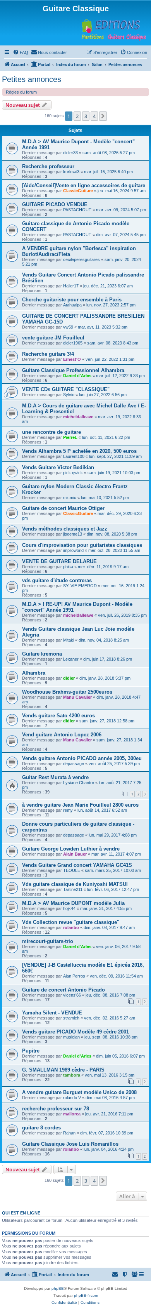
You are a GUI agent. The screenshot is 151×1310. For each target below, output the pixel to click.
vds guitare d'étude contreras (57, 580)
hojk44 (69, 908)
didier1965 (72, 343)
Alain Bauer (75, 854)
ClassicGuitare (78, 190)
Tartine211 (72, 889)
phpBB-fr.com (86, 1295)
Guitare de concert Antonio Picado (63, 990)
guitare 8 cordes (41, 1128)
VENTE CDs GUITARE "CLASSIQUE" (66, 389)
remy (68, 810)
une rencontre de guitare (51, 432)
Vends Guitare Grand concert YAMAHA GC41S (77, 865)
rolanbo (71, 927)
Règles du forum (21, 92)
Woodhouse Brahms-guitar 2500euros (67, 692)
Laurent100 (73, 456)
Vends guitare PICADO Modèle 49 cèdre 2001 (75, 1032)
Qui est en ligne (21, 1213)
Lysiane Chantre (78, 782)
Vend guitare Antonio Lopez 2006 (61, 735)
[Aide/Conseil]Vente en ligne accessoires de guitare (83, 185)
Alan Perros (74, 976)
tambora (71, 1075)
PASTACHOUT (77, 209)
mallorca (72, 1114)
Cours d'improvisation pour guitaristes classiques (82, 545)
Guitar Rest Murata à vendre (55, 777)
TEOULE (71, 870)
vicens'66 (72, 995)
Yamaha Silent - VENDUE (52, 1013)
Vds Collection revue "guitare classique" (70, 922)
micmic (69, 497)
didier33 (70, 152)
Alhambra (33, 673)
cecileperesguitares (81, 259)
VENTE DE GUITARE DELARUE (59, 561)
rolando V (72, 1097)
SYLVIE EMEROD (80, 585)
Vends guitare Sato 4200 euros (58, 715)
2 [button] (77, 116)
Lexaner (71, 659)
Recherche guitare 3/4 (48, 354)
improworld (73, 550)
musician (71, 1037)
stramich (71, 1018)
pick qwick (73, 472)
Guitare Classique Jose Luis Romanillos (70, 1144)
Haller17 (71, 286)
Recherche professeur (48, 166)
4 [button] (94, 116)
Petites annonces (31, 79)
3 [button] (85, 116)
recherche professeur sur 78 (55, 1109)
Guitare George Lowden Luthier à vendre (71, 849)
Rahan (69, 1133)
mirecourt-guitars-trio (47, 941)
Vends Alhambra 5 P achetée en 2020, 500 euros (79, 451)
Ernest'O (72, 359)
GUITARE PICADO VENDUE (55, 204)
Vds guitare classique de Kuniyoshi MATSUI (75, 884)
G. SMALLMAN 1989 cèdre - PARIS (63, 1070)
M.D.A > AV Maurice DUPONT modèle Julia (73, 903)
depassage (73, 763)
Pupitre (30, 1051)
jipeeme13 (72, 534)
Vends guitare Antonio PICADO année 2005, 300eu (82, 758)
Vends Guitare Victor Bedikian (58, 467)
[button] (103, 116)
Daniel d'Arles (77, 375)
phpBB (57, 1288)
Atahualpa (72, 305)
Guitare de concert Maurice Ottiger (63, 508)
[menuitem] (20, 52)
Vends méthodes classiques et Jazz (64, 529)
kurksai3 (71, 171)
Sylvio (68, 394)
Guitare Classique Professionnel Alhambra (73, 370)
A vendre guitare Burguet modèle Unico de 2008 (79, 1092)
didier (69, 678)
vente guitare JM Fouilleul (53, 338)
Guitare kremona (42, 654)
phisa (68, 566)
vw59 (68, 327)
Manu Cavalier (77, 697)
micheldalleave (78, 416)
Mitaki (68, 640)
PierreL (70, 437)
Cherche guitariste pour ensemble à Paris (72, 300)
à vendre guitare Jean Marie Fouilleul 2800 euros (80, 805)
